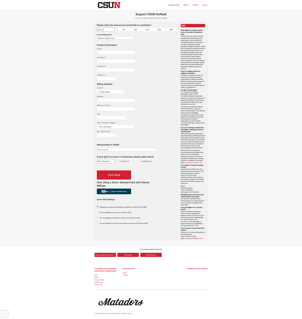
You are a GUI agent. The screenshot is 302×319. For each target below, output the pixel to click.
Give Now (114, 175)
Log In (204, 5)
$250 (159, 29)
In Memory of (146, 161)
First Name (101, 57)
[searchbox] (126, 149)
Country (100, 88)
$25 (123, 29)
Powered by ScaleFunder (197, 269)
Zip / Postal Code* (103, 131)
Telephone (101, 75)
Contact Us (98, 284)
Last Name (101, 66)
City (98, 114)
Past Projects (128, 255)
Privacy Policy (99, 280)
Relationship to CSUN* (108, 145)
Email (99, 48)
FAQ (95, 275)
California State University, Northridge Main (105, 255)
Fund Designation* (104, 34)
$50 (135, 29)
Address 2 (100, 105)
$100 (147, 29)
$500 (171, 29)
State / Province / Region (106, 122)
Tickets (195, 5)
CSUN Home (98, 282)
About (185, 5)
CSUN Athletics (151, 255)
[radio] (105, 161)
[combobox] (116, 38)
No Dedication (104, 161)
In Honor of (124, 161)
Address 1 (101, 96)
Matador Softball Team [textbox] (106, 38)
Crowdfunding (174, 5)
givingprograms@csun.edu (193, 162)
